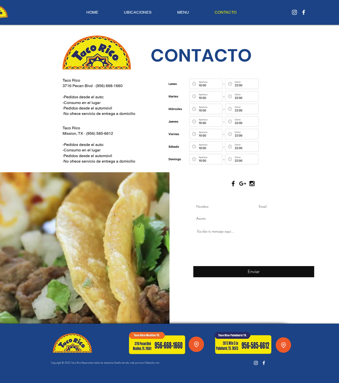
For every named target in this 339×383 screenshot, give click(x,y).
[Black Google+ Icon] (242, 183)
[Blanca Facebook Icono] (303, 12)
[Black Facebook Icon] (233, 183)
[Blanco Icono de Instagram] (294, 12)
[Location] (196, 344)
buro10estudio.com (149, 362)
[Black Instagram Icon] (252, 183)
